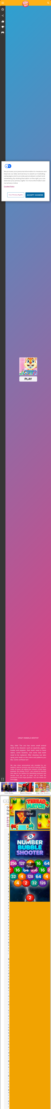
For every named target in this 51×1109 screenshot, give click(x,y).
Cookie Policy (9, 186)
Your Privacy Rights (16, 195)
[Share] (2, 15)
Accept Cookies (35, 195)
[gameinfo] (2, 32)
